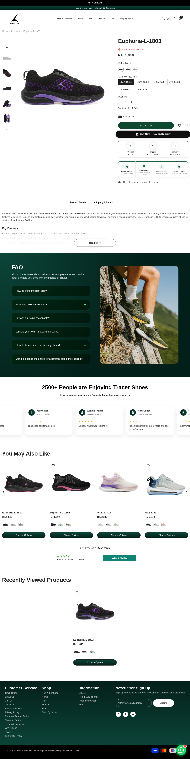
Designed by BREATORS (67, 750)
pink (21, 524)
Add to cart (146, 125)
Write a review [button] (119, 558)
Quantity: (122, 97)
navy (84, 651)
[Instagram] (125, 714)
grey (13, 524)
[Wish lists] (174, 18)
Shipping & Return (103, 202)
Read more (95, 243)
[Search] (163, 18)
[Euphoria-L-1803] (95, 610)
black (5, 524)
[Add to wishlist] (5, 465)
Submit (163, 703)
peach (68, 524)
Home (5, 31)
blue (108, 524)
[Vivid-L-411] (119, 483)
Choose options (24, 535)
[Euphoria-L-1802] (23, 483)
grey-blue (156, 524)
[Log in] (169, 18)
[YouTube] (133, 714)
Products (15, 31)
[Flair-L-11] (166, 483)
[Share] (185, 125)
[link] (179, 125)
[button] (7, 48)
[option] (63, 84)
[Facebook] (118, 714)
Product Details (78, 202)
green (116, 524)
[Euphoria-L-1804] (71, 483)
